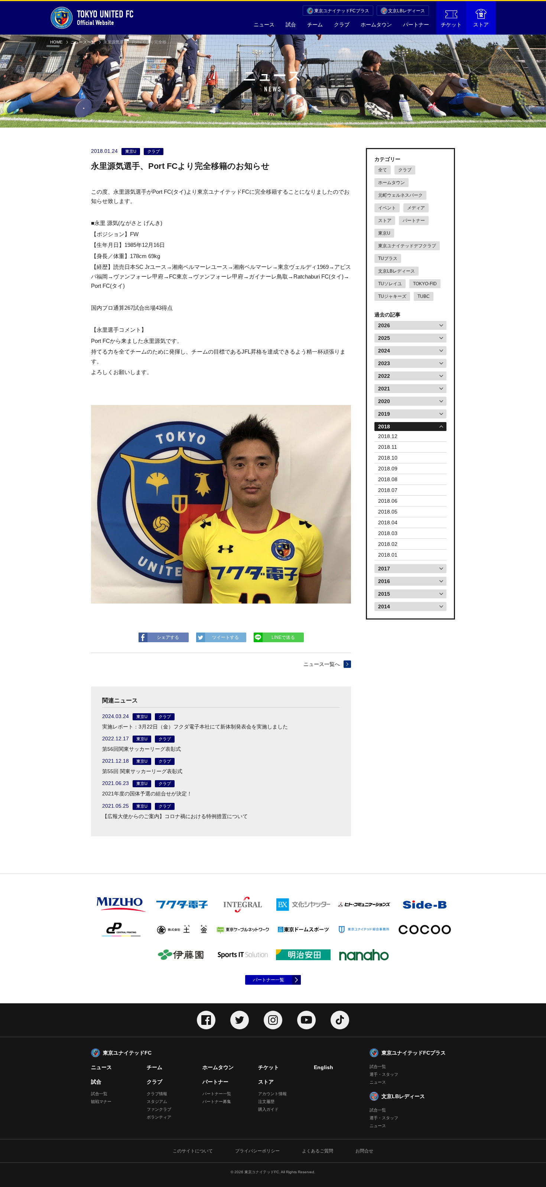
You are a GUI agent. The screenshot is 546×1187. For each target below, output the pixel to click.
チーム (315, 25)
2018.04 (387, 522)
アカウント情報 (272, 1093)
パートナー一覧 (268, 979)
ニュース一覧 (83, 42)
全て (382, 170)
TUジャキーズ (392, 296)
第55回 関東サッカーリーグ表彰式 (142, 771)
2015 (384, 594)
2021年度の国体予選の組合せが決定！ (147, 794)
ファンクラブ (159, 1109)
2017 (384, 569)
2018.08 (387, 479)
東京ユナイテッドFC (127, 1053)
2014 (384, 606)
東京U (384, 233)
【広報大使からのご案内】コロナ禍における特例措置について (175, 816)
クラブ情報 (157, 1093)
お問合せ (364, 1151)
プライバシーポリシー (257, 1151)
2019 (384, 414)
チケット (451, 25)
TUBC (423, 296)
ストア (481, 25)
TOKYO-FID (425, 283)
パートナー (416, 25)
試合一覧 (99, 1093)
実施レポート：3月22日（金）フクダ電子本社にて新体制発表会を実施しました (195, 727)
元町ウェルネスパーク (400, 195)
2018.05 (387, 512)
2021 (384, 389)
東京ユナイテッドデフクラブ (407, 245)
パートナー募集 (216, 1101)
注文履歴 (266, 1101)
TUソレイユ (390, 283)
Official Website (105, 18)
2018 (384, 427)
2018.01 (387, 555)
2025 (384, 338)
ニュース (264, 25)
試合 (291, 25)
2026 (384, 325)
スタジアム (157, 1101)
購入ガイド (268, 1109)
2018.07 (387, 490)
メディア (416, 207)
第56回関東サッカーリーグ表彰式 (141, 749)
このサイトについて (193, 1151)
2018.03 (387, 533)
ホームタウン (376, 25)
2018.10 (387, 458)
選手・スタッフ (384, 1074)
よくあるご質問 (317, 1151)
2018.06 (387, 501)
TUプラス (387, 258)
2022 (384, 376)
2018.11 (387, 447)
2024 (384, 351)
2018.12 (387, 436)
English (323, 1067)
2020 (384, 401)
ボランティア (159, 1117)
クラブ (342, 25)
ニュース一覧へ (321, 664)
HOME (56, 42)
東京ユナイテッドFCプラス (341, 10)
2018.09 (387, 469)
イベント (387, 207)
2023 (384, 363)
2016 (384, 581)
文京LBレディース (406, 10)
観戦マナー (101, 1101)
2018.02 (387, 544)
